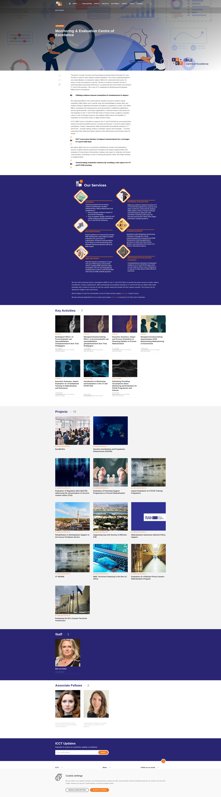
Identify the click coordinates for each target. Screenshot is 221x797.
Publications (87, 3)
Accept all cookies (99, 790)
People (124, 3)
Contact (140, 3)
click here (124, 293)
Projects (105, 3)
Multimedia (115, 3)
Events (96, 3)
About (132, 3)
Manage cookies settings (77, 790)
